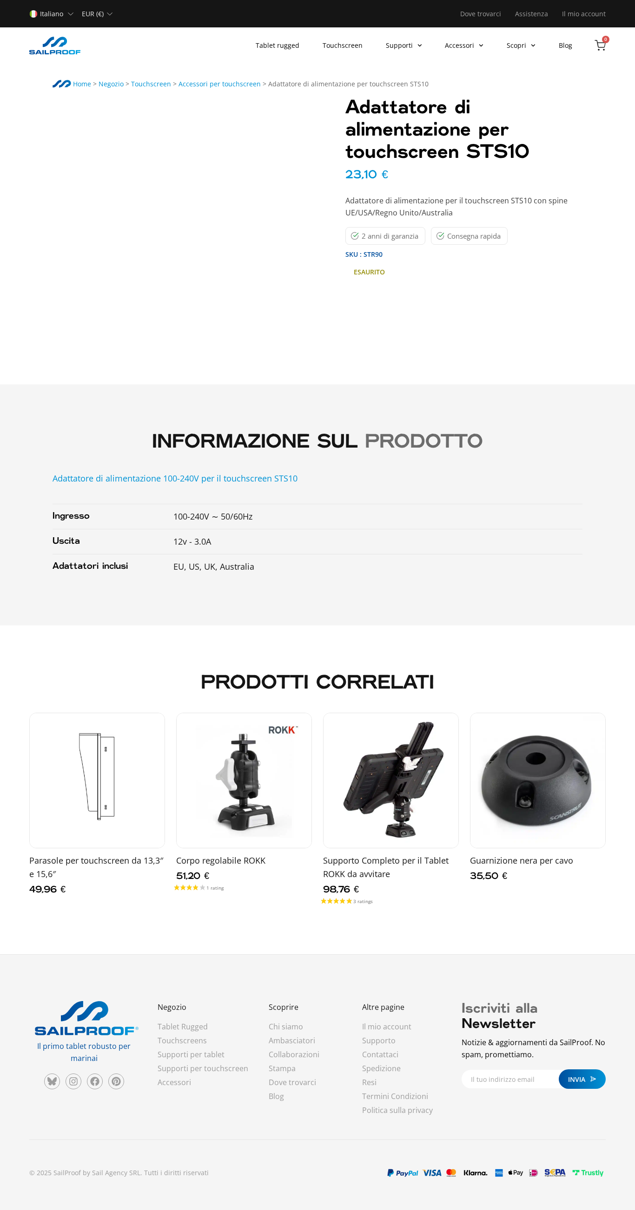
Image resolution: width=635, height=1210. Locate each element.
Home (81, 83)
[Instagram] (73, 1081)
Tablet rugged (277, 45)
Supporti (399, 45)
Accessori (459, 45)
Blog (565, 45)
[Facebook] (95, 1081)
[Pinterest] (116, 1081)
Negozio (111, 83)
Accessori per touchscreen (220, 83)
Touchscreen (343, 45)
